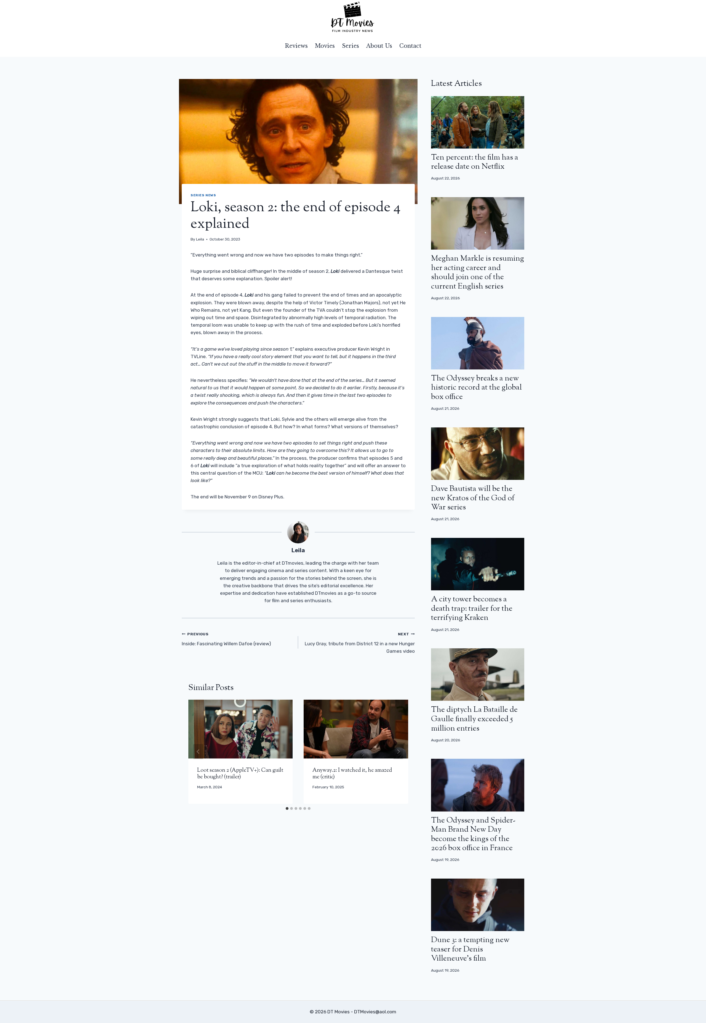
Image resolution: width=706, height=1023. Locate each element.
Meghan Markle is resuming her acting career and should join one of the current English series (477, 272)
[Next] (398, 751)
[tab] (287, 808)
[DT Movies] (353, 17)
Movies (325, 46)
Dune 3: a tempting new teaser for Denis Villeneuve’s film (470, 949)
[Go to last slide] (198, 751)
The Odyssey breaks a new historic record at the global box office (476, 388)
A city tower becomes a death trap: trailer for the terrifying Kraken (471, 608)
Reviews (296, 46)
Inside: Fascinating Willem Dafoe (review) (226, 639)
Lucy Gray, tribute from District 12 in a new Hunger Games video (359, 643)
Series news (203, 195)
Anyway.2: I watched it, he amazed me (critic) (352, 773)
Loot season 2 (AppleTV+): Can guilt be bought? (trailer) (240, 773)
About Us (379, 46)
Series (350, 46)
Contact (410, 46)
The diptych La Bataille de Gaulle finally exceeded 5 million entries (474, 719)
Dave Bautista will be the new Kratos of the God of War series (473, 498)
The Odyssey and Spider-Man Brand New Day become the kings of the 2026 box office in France (473, 834)
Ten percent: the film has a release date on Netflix (474, 162)
